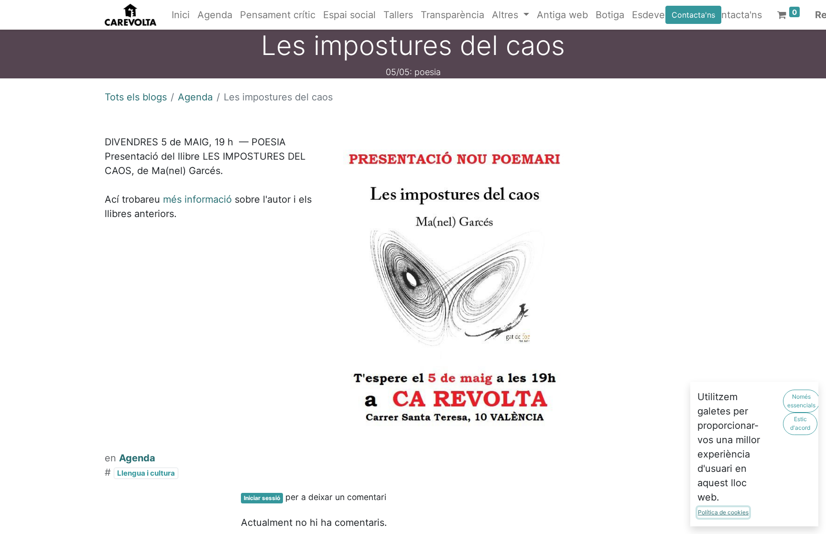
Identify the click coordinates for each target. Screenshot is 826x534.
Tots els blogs (136, 97)
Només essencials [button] (801, 401)
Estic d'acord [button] (800, 423)
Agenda (195, 97)
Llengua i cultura (146, 473)
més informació (197, 199)
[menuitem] (181, 15)
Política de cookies (723, 512)
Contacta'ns (693, 15)
